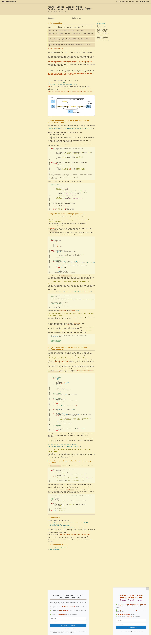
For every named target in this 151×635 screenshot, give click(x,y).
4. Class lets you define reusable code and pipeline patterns (102, 32)
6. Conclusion (100, 38)
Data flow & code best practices (58, 547)
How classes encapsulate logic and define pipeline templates (66, 527)
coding (62, 11)
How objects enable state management (59, 525)
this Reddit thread (83, 88)
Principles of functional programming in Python (63, 84)
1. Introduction (101, 23)
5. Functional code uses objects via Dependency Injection (102, 36)
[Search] (148, 2)
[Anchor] (63, 23)
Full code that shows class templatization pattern (62, 444)
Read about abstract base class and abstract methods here (64, 446)
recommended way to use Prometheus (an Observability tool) (75, 291)
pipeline (66, 11)
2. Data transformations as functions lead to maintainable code (102, 26)
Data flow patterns (54, 549)
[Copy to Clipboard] (94, 183)
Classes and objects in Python (58, 82)
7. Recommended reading (103, 40)
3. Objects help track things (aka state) (102, 30)
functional (55, 11)
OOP (59, 11)
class (75, 310)
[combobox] (148, 2)
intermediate (50, 11)
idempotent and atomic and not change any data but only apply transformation (70, 128)
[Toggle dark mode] (146, 1)
